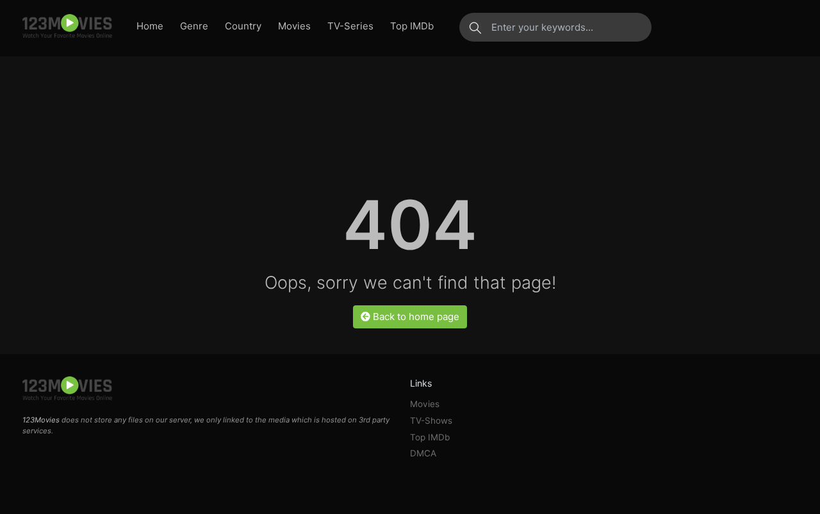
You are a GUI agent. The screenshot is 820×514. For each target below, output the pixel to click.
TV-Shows (431, 420)
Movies (294, 26)
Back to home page (414, 316)
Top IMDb (412, 26)
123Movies (41, 419)
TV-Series (350, 26)
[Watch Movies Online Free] (67, 27)
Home (149, 26)
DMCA (423, 453)
